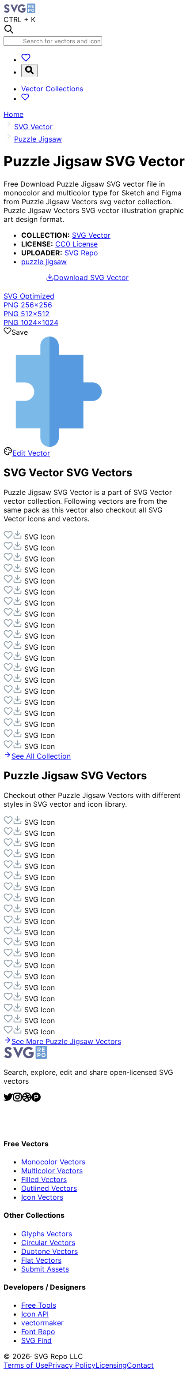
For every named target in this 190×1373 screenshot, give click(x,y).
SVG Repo (81, 252)
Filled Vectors (44, 1179)
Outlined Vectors (49, 1188)
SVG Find (36, 1340)
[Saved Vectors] (25, 59)
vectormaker (42, 1322)
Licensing (111, 1365)
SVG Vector (91, 235)
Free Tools (38, 1305)
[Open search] (29, 70)
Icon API (35, 1313)
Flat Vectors (41, 1260)
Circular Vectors (48, 1242)
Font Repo (38, 1331)
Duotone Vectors (49, 1251)
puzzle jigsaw (44, 261)
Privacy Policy (71, 1365)
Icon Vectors (42, 1197)
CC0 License (76, 243)
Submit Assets (45, 1269)
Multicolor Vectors (52, 1170)
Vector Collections (52, 88)
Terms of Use (26, 1365)
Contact (140, 1365)
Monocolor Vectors (53, 1161)
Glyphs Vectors (46, 1233)
